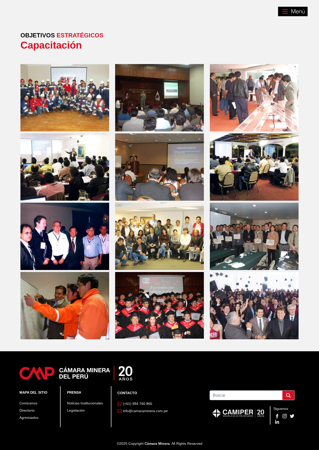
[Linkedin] (277, 421)
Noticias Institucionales (85, 403)
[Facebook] (277, 416)
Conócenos (28, 403)
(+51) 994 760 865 (137, 404)
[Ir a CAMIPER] (238, 413)
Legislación (76, 410)
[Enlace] (75, 373)
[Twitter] (292, 416)
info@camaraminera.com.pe (145, 411)
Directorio (27, 410)
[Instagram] (285, 416)
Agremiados (28, 418)
